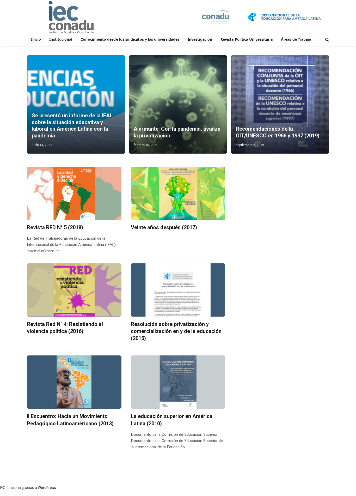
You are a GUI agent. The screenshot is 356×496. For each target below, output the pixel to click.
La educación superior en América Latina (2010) (171, 419)
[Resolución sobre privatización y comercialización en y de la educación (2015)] (178, 290)
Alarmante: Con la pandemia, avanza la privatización (177, 132)
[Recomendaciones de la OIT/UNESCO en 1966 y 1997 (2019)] (280, 104)
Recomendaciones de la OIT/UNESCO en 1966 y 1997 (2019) (278, 132)
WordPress (47, 488)
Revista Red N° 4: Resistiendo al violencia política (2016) (65, 327)
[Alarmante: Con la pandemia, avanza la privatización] (178, 104)
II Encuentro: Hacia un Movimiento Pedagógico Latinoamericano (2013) (70, 419)
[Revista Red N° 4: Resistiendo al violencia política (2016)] (74, 290)
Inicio (36, 39)
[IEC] (71, 17)
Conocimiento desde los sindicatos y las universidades (130, 39)
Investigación (200, 39)
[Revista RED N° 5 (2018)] (74, 193)
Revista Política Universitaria (246, 39)
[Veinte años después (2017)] (178, 193)
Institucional (60, 39)
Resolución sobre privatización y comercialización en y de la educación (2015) (176, 331)
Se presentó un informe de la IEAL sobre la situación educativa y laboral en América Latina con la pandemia (72, 125)
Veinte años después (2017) (164, 227)
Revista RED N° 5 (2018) (55, 227)
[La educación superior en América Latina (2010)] (178, 382)
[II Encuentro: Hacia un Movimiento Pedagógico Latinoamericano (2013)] (74, 382)
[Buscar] (326, 39)
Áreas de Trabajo (296, 39)
